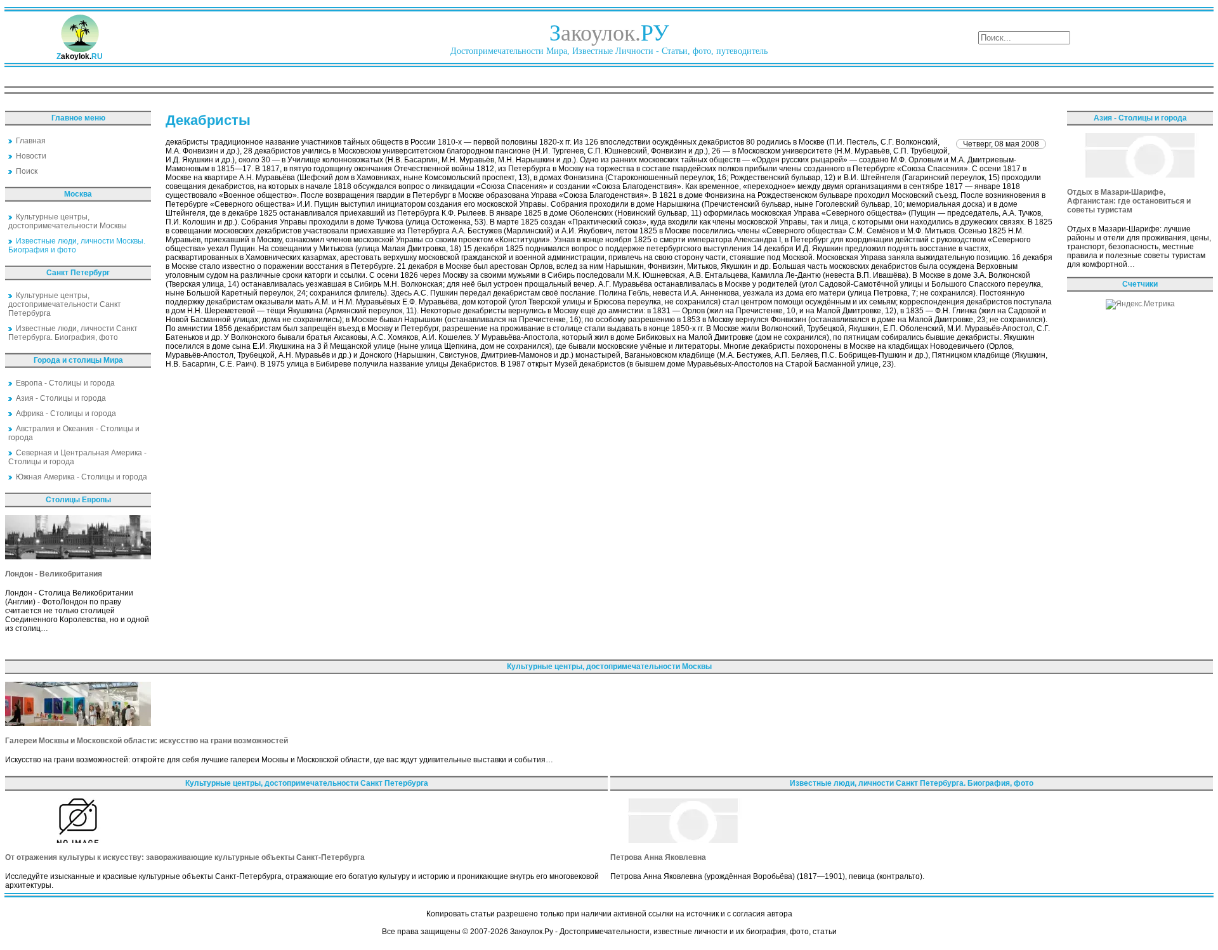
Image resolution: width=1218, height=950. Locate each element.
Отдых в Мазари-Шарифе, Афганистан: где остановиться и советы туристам (1129, 201)
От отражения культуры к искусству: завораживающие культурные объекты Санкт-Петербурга (185, 857)
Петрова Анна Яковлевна (658, 857)
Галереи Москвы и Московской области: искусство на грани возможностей (146, 740)
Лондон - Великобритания (53, 573)
